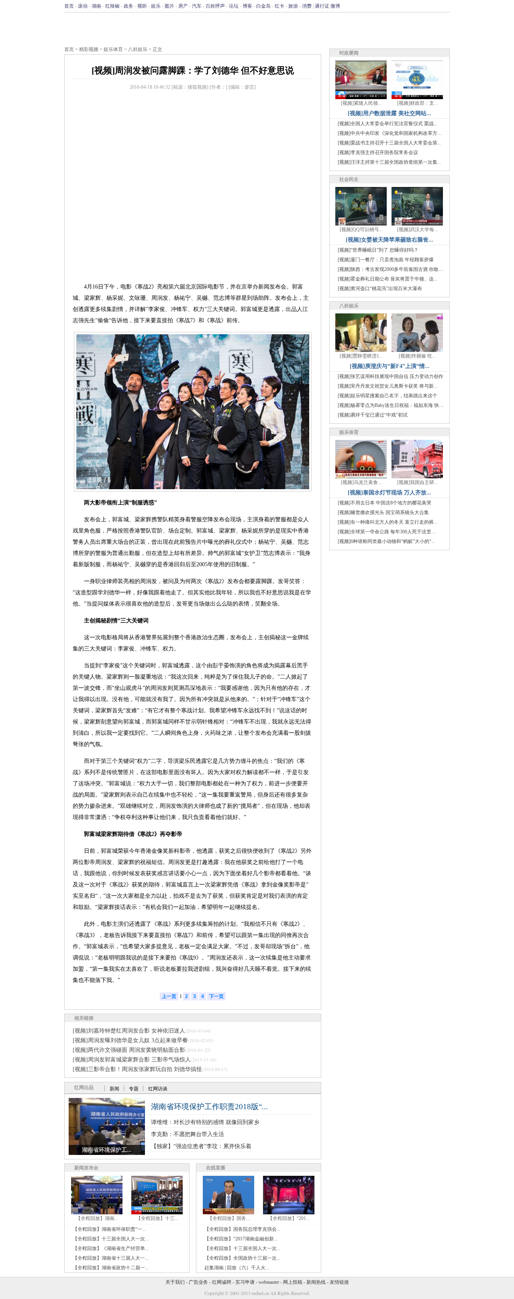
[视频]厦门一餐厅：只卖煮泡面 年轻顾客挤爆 (386, 259)
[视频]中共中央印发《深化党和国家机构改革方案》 (392, 133)
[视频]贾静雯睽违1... (361, 356)
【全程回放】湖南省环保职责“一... (109, 1229)
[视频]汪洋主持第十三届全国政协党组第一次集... (389, 162)
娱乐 (156, 6)
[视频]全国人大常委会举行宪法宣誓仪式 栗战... (387, 123)
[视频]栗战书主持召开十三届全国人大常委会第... (389, 143)
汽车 (197, 6)
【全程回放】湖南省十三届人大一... (111, 1258)
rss (444, 6)
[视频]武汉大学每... (417, 229)
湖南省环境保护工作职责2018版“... (209, 1106)
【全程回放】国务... (229, 1218)
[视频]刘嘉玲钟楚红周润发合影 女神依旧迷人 (129, 1031)
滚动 (83, 6)
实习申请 (245, 1282)
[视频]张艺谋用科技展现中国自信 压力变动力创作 (390, 376)
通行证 (322, 6)
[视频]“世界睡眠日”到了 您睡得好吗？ (378, 250)
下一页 (216, 996)
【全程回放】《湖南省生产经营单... (111, 1248)
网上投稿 (292, 1282)
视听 (142, 6)
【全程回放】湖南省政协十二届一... (111, 1268)
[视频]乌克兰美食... (361, 482)
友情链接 (339, 1282)
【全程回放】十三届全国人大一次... (111, 1239)
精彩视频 (88, 49)
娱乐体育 (113, 49)
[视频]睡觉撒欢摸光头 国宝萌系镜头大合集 (383, 512)
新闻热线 (316, 1282)
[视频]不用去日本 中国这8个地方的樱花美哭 (384, 503)
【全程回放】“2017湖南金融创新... (240, 1239)
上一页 (169, 996)
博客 (247, 6)
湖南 (96, 6)
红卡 (279, 6)
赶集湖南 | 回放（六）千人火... (236, 1268)
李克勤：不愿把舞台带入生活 (187, 1134)
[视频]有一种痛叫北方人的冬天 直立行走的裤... (387, 522)
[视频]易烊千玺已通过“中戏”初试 (373, 415)
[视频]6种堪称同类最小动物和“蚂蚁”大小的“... (386, 541)
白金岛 (263, 6)
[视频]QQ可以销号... (361, 229)
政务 (128, 6)
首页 (69, 6)
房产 (183, 6)
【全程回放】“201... (289, 1218)
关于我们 (175, 1282)
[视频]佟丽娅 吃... (417, 356)
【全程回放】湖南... (97, 1218)
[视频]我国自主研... (417, 482)
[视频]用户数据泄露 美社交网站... (389, 113)
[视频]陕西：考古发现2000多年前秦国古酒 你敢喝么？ (395, 269)
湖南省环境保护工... (107, 1150)
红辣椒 (112, 6)
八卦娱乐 (137, 49)
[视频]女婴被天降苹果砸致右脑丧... (389, 240)
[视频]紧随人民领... (361, 103)
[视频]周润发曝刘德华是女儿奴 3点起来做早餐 (130, 1040)
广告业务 (198, 1282)
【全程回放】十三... (157, 1218)
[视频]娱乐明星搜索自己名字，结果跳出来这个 (387, 395)
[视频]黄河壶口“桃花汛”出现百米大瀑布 (380, 288)
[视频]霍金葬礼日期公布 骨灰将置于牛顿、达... (387, 279)
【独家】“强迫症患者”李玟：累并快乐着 (201, 1146)
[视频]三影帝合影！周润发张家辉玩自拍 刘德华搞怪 (137, 1069)
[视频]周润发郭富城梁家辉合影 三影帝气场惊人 (132, 1060)
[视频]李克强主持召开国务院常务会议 (378, 152)
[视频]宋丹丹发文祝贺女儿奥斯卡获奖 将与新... (387, 386)
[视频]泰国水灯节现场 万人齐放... (389, 493)
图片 (169, 6)
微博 (335, 6)
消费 (307, 6)
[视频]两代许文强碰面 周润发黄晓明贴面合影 (129, 1050)
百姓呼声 (215, 6)
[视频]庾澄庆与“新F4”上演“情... (390, 366)
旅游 (293, 6)
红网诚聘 (221, 1282)
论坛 (234, 6)
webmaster (269, 1282)
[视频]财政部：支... (417, 103)
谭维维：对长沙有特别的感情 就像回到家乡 (205, 1122)
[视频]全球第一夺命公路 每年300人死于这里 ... (387, 532)
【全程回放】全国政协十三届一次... (242, 1258)
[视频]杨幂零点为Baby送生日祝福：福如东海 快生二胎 (395, 405)
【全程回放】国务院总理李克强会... (242, 1229)
